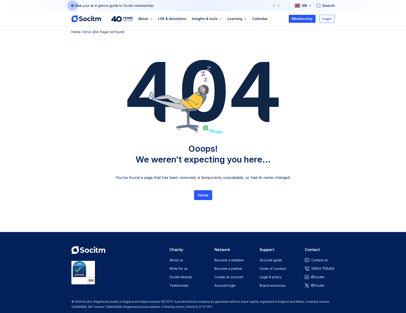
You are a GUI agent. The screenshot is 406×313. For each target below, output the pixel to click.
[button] (274, 6)
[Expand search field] (325, 5)
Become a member (229, 260)
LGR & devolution (172, 19)
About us (176, 260)
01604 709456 (322, 268)
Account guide (271, 260)
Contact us (319, 260)
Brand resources (272, 285)
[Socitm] (86, 18)
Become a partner (228, 268)
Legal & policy (270, 277)
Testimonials (178, 285)
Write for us (178, 268)
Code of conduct (273, 268)
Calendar (260, 19)
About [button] (143, 19)
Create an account (229, 277)
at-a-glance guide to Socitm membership (122, 6)
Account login (225, 285)
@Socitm (317, 277)
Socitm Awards (180, 277)
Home (76, 32)
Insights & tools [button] (205, 19)
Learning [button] (234, 19)
